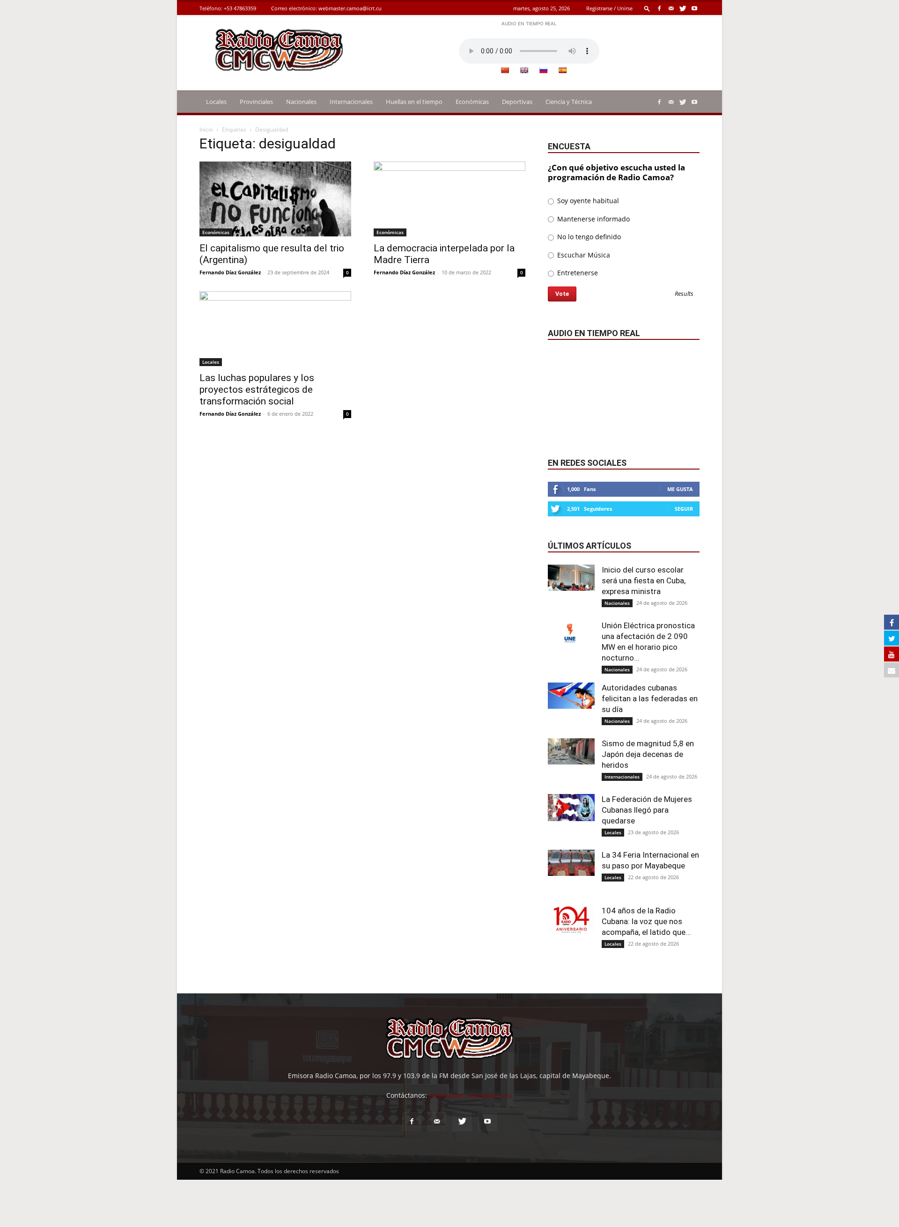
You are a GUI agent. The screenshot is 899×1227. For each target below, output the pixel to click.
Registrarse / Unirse (609, 8)
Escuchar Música (582, 254)
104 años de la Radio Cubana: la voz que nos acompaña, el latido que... (646, 921)
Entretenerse (576, 272)
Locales (216, 101)
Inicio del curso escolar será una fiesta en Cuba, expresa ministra (643, 580)
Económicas (472, 101)
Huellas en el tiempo (414, 101)
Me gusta (680, 488)
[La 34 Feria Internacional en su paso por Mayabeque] (571, 863)
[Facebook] (659, 8)
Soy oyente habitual (587, 200)
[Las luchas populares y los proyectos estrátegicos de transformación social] (275, 328)
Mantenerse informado (592, 218)
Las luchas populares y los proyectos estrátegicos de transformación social (256, 389)
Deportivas (517, 101)
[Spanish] (562, 70)
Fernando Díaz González (230, 272)
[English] (524, 70)
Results (684, 294)
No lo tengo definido (588, 236)
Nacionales (301, 101)
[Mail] (671, 8)
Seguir (684, 508)
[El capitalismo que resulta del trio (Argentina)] (275, 199)
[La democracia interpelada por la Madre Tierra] (449, 199)
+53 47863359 (240, 8)
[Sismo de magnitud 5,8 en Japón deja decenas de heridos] (571, 751)
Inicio (206, 129)
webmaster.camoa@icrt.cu (350, 8)
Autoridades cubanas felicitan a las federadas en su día (650, 698)
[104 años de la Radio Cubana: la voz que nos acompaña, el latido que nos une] (571, 919)
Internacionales (351, 101)
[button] (647, 8)
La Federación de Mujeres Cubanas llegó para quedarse (647, 809)
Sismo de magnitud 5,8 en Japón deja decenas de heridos (648, 754)
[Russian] (543, 70)
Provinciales (256, 101)
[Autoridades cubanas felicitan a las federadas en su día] (571, 696)
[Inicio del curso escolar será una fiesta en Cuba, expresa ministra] (571, 578)
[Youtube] (694, 8)
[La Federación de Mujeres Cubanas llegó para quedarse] (571, 807)
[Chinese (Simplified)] (505, 70)
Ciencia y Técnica (568, 101)
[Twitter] (683, 8)
